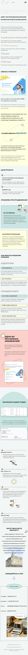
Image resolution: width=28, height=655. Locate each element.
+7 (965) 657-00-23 (12, 601)
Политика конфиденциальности (14, 647)
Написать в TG (11, 596)
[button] (25, 2)
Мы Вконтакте (11, 611)
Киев (13, 2)
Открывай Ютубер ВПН (19, 649)
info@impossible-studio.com (17, 606)
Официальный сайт (14, 650)
